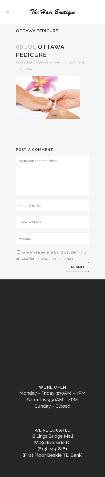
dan (57, 62)
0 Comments (75, 62)
